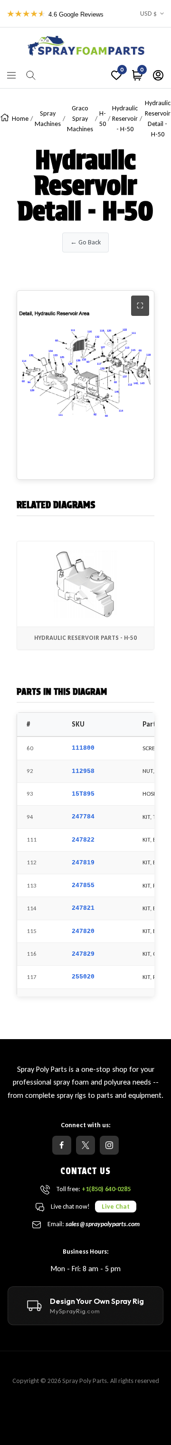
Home (20, 119)
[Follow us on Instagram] (109, 1145)
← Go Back (85, 242)
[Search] (31, 75)
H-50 (102, 118)
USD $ (148, 13)
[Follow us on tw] (85, 1145)
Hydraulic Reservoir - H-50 (125, 118)
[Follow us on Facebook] (61, 1145)
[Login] (158, 75)
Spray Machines (48, 118)
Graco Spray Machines (80, 118)
